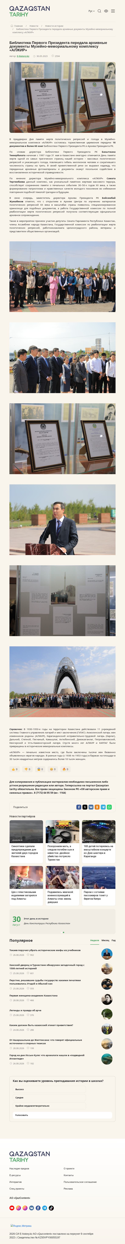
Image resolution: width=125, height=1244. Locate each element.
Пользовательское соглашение (80, 1182)
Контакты (69, 1175)
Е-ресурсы (15, 1175)
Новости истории (54, 26)
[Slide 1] (61, 932)
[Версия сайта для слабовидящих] (106, 11)
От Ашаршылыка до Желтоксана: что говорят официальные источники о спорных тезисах (45, 1041)
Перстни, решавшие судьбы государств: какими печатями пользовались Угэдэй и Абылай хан (45, 982)
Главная (18, 26)
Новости (34, 26)
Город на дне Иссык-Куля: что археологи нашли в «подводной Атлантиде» (46, 1057)
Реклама (68, 1188)
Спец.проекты (16, 1188)
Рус (91, 11)
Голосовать (21, 1115)
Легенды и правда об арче (25, 1010)
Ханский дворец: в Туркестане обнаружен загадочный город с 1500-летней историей (46, 966)
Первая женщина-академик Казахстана (33, 995)
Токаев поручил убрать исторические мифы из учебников (44, 950)
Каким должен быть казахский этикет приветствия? (41, 1025)
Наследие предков (19, 1168)
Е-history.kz (23, 56)
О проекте (69, 1168)
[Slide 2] (63, 932)
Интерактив (15, 1182)
